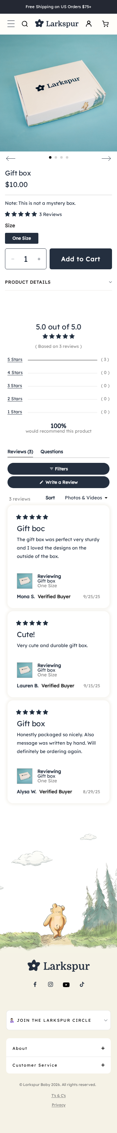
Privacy (59, 1104)
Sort (51, 498)
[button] (11, 24)
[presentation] (10, 158)
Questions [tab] (52, 453)
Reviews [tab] (20, 453)
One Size (21, 238)
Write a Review (69, 483)
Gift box (47, 583)
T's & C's (58, 1095)
